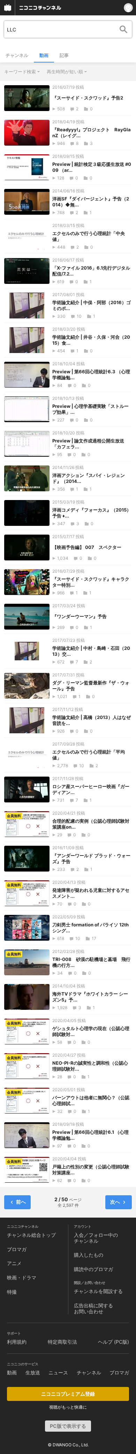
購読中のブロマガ (93, 1269)
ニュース (58, 1372)
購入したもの (88, 1255)
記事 (64, 55)
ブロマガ (17, 1249)
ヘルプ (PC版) (113, 1342)
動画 (43, 55)
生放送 (32, 1372)
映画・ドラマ (21, 1277)
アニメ (14, 1263)
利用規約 (17, 1342)
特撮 (12, 1292)
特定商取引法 (62, 1342)
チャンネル (17, 55)
